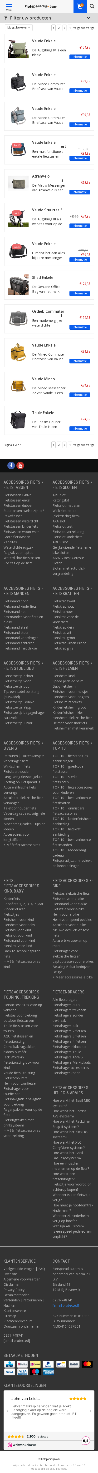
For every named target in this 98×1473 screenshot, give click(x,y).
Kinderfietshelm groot (69, 707)
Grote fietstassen (17, 537)
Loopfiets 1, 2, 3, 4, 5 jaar (23, 904)
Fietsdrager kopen (66, 1073)
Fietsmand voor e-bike (70, 904)
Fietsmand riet (15, 611)
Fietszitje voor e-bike (69, 909)
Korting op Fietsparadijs (22, 782)
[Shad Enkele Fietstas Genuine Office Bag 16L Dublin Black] (18, 284)
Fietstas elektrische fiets (71, 893)
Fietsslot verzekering (68, 531)
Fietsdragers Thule (67, 1052)
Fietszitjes (11, 914)
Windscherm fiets (17, 766)
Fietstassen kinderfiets (21, 526)
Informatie (80, 57)
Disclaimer (12, 1284)
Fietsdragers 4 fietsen (69, 1041)
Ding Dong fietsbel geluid (23, 776)
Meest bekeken (17, 27)
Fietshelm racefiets (67, 702)
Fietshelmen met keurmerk (73, 728)
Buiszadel (11, 717)
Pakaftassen (13, 516)
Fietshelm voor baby (19, 924)
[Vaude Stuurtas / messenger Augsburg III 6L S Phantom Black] (18, 216)
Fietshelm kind (64, 676)
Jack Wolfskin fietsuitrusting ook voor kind (21, 1062)
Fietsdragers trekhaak (69, 1010)
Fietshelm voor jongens (71, 696)
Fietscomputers (16, 1078)
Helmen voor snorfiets (70, 723)
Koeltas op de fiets (18, 563)
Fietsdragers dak (65, 1025)
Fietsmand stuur (16, 632)
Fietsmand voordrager (21, 637)
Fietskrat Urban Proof (69, 643)
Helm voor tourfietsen (21, 1083)
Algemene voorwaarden (22, 1279)
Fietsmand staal (16, 627)
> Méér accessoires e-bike (73, 977)
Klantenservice (15, 1310)
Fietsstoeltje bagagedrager (24, 712)
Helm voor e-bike (66, 914)
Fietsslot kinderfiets (68, 537)
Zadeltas (10, 542)
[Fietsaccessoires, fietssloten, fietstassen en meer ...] (41, 6)
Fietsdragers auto (66, 1004)
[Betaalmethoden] (10, 1364)
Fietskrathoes (63, 611)
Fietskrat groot (64, 637)
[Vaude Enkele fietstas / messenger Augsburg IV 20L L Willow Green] (18, 47)
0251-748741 (14, 1335)
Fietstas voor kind (17, 930)
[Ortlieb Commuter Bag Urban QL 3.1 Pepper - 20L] (18, 318)
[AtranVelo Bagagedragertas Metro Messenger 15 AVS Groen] (18, 182)
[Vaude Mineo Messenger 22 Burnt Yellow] (18, 385)
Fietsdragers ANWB (68, 1057)
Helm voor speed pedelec (72, 919)
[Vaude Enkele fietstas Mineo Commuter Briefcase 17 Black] (18, 81)
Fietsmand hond (16, 601)
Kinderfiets (12, 898)
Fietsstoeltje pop (16, 686)
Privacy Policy (14, 1289)
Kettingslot (61, 500)
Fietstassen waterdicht (21, 521)
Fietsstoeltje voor (17, 681)
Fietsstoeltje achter (18, 676)
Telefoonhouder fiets (20, 808)
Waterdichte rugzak (18, 547)
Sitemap (10, 1316)
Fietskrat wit (62, 632)
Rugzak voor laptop (19, 552)
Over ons (11, 1274)
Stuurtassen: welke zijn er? (24, 510)
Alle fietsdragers (65, 999)
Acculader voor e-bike (69, 924)
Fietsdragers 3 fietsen (69, 1036)
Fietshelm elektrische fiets (73, 717)
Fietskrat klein (63, 627)
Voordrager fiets (16, 761)
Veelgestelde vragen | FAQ (24, 1268)
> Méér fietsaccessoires (22, 845)
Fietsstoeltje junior (18, 723)
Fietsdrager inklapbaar (70, 1046)
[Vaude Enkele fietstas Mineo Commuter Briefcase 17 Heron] (18, 115)
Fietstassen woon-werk (21, 531)
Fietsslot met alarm (68, 505)
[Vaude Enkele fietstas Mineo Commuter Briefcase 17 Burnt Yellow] (18, 351)
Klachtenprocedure (18, 1321)
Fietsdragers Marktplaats (72, 1062)
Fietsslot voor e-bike (68, 898)
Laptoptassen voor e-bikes (73, 961)
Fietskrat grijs (63, 648)
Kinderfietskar (14, 909)
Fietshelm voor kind (19, 919)
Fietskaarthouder (17, 771)
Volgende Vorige (83, 28)
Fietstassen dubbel (18, 505)
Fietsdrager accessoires (71, 1067)
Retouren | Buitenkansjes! (24, 756)
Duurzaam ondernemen (22, 1326)
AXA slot (59, 521)
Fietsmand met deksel (21, 648)
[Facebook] (11, 465)
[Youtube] (20, 465)
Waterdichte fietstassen (22, 557)
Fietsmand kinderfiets (20, 606)
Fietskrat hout (63, 606)
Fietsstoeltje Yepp (17, 707)
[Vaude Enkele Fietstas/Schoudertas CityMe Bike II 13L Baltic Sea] (18, 149)
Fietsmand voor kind (19, 940)
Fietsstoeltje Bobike (19, 702)
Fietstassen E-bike (17, 495)
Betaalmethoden (16, 1295)
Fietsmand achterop (19, 643)
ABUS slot (60, 542)
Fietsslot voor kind (18, 935)
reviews (61, 1468)
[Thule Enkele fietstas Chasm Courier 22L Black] (18, 419)
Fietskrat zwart (64, 601)
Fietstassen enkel (17, 500)
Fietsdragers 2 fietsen (69, 1031)
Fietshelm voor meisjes (70, 691)
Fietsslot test (63, 526)
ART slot (59, 495)
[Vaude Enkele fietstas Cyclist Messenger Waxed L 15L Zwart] (18, 250)
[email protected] (66, 1305)
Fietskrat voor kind (18, 945)
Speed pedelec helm (68, 681)
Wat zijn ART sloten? (68, 1226)
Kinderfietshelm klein (68, 712)
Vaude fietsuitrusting (19, 1073)
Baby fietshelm (64, 686)
